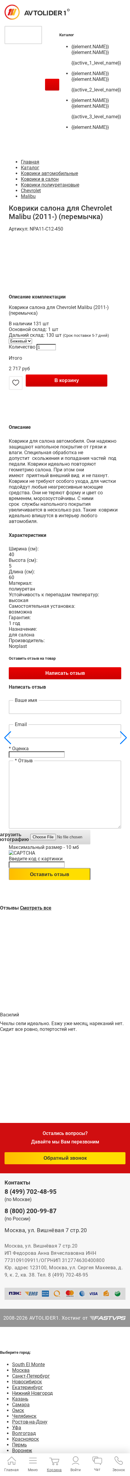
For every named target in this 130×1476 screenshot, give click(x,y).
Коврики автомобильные (49, 173)
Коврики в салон (40, 179)
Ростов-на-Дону (29, 1422)
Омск (18, 1410)
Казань (20, 1399)
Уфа (16, 1427)
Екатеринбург (27, 1387)
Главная (30, 162)
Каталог (30, 168)
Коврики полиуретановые (50, 185)
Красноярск (25, 1439)
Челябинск (24, 1416)
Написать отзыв (65, 673)
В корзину (66, 380)
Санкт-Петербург (31, 1376)
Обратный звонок (65, 1158)
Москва (21, 1370)
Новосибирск (27, 1382)
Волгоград (24, 1433)
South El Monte (28, 1364)
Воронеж (22, 1450)
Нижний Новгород (32, 1393)
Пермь (19, 1445)
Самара (21, 1404)
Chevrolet (31, 190)
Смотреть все (35, 908)
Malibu (28, 196)
